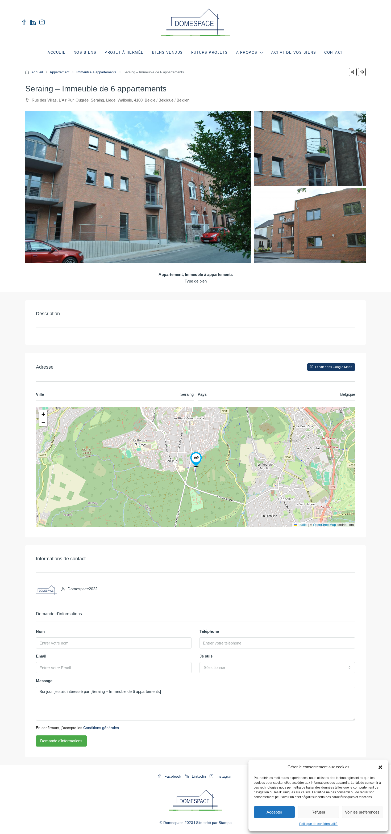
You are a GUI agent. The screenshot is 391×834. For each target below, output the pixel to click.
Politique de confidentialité (318, 824)
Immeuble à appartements (96, 72)
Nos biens (85, 52)
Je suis (206, 656)
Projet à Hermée (124, 52)
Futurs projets (209, 52)
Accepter (274, 812)
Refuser (318, 812)
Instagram (224, 776)
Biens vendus (167, 52)
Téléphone (209, 631)
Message (44, 681)
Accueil (56, 52)
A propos (246, 52)
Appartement (59, 72)
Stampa (225, 822)
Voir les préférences (362, 812)
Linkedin (199, 776)
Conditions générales (101, 728)
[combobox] (277, 667)
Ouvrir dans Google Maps (333, 367)
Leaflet (302, 524)
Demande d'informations (61, 741)
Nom (40, 631)
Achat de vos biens (293, 52)
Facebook (172, 776)
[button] (380, 767)
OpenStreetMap (324, 524)
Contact (333, 52)
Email (41, 656)
